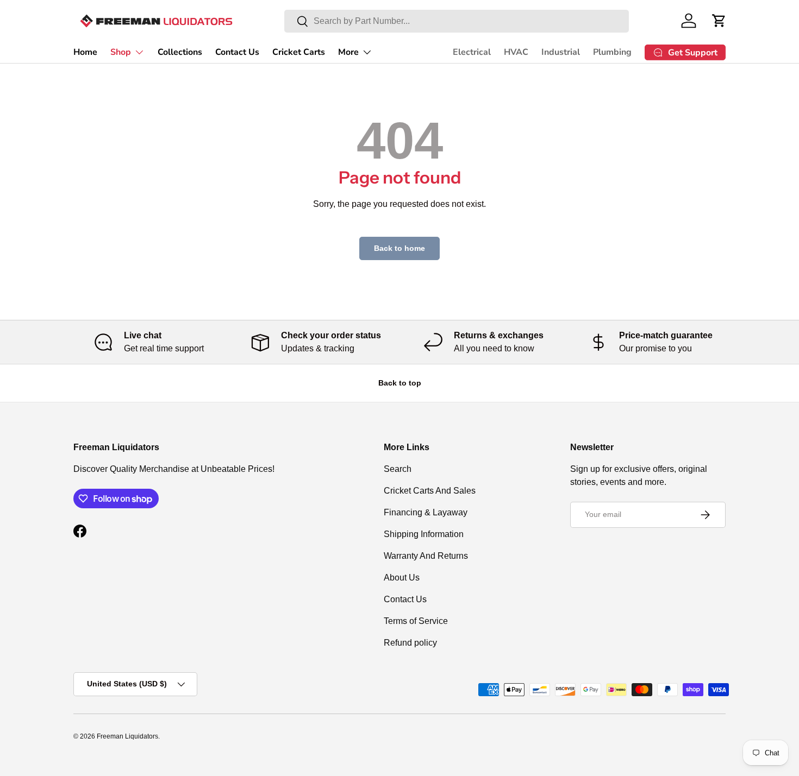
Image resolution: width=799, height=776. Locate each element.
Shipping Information (424, 534)
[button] (719, 21)
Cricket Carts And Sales (430, 490)
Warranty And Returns (426, 555)
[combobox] (456, 21)
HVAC (516, 52)
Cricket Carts (298, 52)
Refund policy (410, 642)
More (348, 52)
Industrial (560, 52)
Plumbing (612, 52)
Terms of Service (416, 621)
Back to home (399, 248)
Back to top (399, 382)
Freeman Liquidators (127, 736)
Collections (180, 52)
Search (397, 469)
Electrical (472, 52)
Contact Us (237, 52)
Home (85, 52)
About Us (402, 577)
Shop (120, 52)
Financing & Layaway (425, 512)
